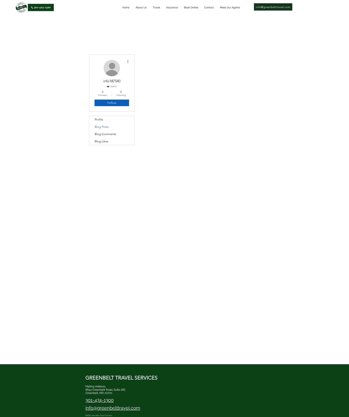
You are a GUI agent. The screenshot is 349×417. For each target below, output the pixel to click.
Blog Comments (105, 134)
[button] (158, 8)
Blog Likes (101, 141)
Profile (99, 119)
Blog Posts (102, 127)
